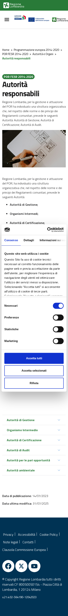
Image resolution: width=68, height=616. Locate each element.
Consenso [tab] (11, 240)
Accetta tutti (34, 358)
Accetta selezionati (34, 370)
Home (5, 50)
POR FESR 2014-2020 (15, 54)
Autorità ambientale (21, 470)
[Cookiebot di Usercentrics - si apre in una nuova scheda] (48, 229)
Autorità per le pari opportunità (28, 460)
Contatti (27, 542)
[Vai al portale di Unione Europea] (40, 19)
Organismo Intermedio (22, 430)
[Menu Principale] (7, 19)
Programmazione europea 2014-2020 (36, 50)
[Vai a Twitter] (21, 566)
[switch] (58, 317)
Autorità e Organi (42, 54)
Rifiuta (34, 383)
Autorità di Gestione (21, 420)
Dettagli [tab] (29, 240)
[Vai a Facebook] (8, 566)
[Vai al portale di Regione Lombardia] (13, 5)
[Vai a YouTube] (34, 566)
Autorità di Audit (18, 450)
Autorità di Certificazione (24, 440)
